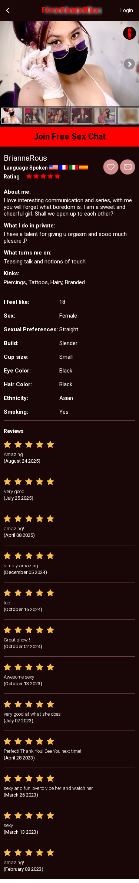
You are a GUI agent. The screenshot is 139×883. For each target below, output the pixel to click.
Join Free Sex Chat (69, 137)
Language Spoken (26, 168)
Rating (12, 177)
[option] (11, 116)
